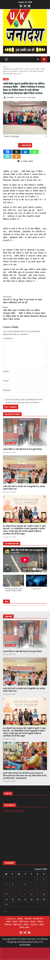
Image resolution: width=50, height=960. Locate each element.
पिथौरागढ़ (8, 924)
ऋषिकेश (13, 443)
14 (31, 889)
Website (6, 390)
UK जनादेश (10, 97)
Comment (8, 338)
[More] (16, 156)
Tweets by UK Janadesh (13, 810)
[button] (13, 584)
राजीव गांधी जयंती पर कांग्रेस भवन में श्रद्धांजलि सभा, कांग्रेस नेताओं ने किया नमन (25, 469)
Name (6, 371)
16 (44, 889)
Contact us (11, 918)
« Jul (5, 911)
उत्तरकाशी (27, 918)
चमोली (8, 921)
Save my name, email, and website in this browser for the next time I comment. (24, 401)
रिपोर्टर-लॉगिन (24, 927)
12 (19, 889)
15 (38, 889)
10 (6, 889)
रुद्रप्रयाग (34, 924)
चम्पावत (15, 921)
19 (19, 894)
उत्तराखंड (6, 79)
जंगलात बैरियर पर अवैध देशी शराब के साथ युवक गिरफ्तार (25, 432)
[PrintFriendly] (7, 156)
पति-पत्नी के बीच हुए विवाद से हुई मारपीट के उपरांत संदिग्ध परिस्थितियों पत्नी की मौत (22, 299)
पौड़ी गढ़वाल (17, 924)
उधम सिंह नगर (38, 918)
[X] (16, 152)
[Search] (38, 59)
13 (25, 889)
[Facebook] (7, 152)
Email (6, 380)
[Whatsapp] (34, 152)
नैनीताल (40, 921)
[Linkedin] (25, 152)
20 (25, 894)
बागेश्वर (26, 924)
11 (13, 889)
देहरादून (33, 921)
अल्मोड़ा (20, 918)
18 (13, 894)
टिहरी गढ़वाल (24, 921)
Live (44, 59)
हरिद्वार (41, 924)
